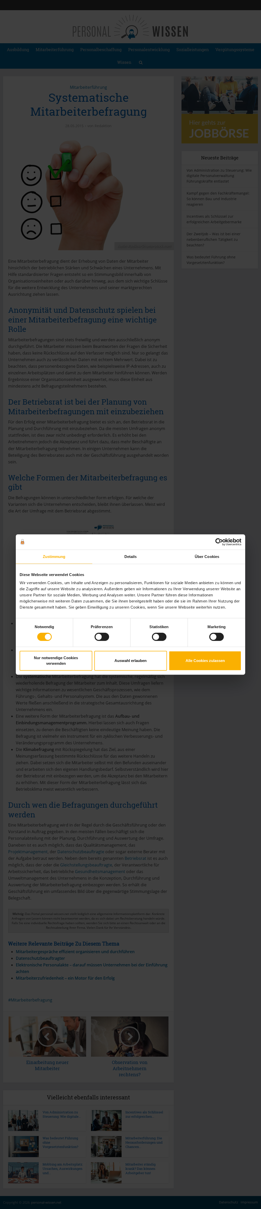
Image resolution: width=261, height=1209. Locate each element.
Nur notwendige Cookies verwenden (56, 661)
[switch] (102, 637)
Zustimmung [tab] (54, 556)
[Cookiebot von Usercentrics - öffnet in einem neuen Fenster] (219, 542)
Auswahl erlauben (130, 660)
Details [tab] (130, 556)
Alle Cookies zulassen (205, 660)
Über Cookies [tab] (207, 556)
